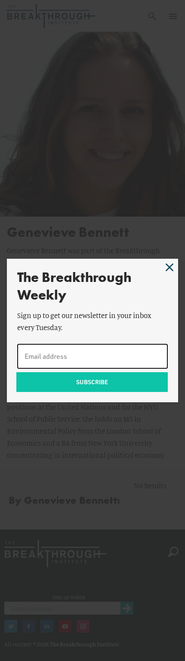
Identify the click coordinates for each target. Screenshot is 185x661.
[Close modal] (169, 267)
